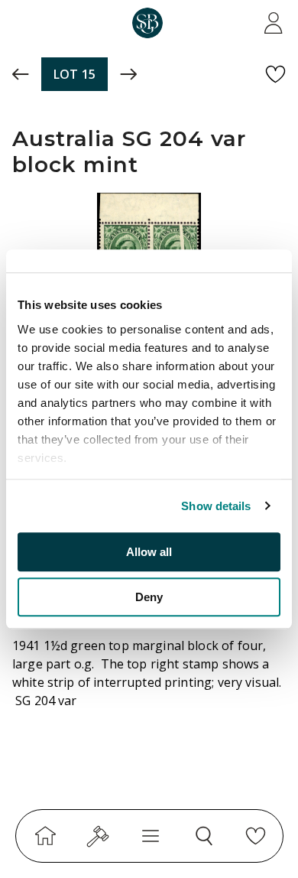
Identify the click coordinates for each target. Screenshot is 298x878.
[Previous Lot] (20, 74)
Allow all (149, 551)
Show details (216, 505)
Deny (149, 596)
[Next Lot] (128, 74)
